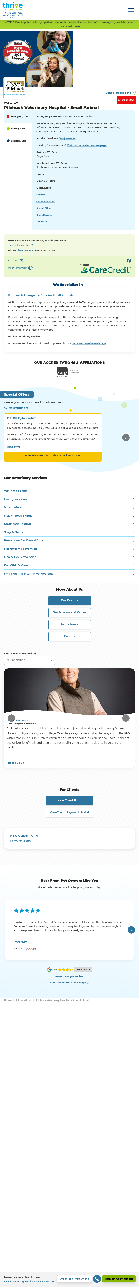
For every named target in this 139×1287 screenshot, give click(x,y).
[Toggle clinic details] (53, 1281)
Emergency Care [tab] (19, 116)
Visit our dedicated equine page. (87, 145)
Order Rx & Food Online (74, 1278)
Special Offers (43, 208)
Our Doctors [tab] (69, 600)
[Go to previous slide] (7, 59)
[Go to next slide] (129, 59)
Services (40, 194)
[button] (69, 1279)
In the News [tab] (69, 624)
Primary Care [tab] (18, 128)
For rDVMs (41, 221)
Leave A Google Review (69, 976)
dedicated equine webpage (89, 343)
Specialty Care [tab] (18, 141)
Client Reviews (44, 215)
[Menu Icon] (131, 10)
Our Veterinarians (45, 201)
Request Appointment (119, 1278)
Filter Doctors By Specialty (20, 653)
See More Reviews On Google (68, 982)
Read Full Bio (16, 762)
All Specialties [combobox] (15, 660)
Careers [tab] (69, 636)
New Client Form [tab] (69, 800)
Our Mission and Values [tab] (69, 612)
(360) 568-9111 (67, 138)
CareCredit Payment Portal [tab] (69, 812)
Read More (13, 446)
